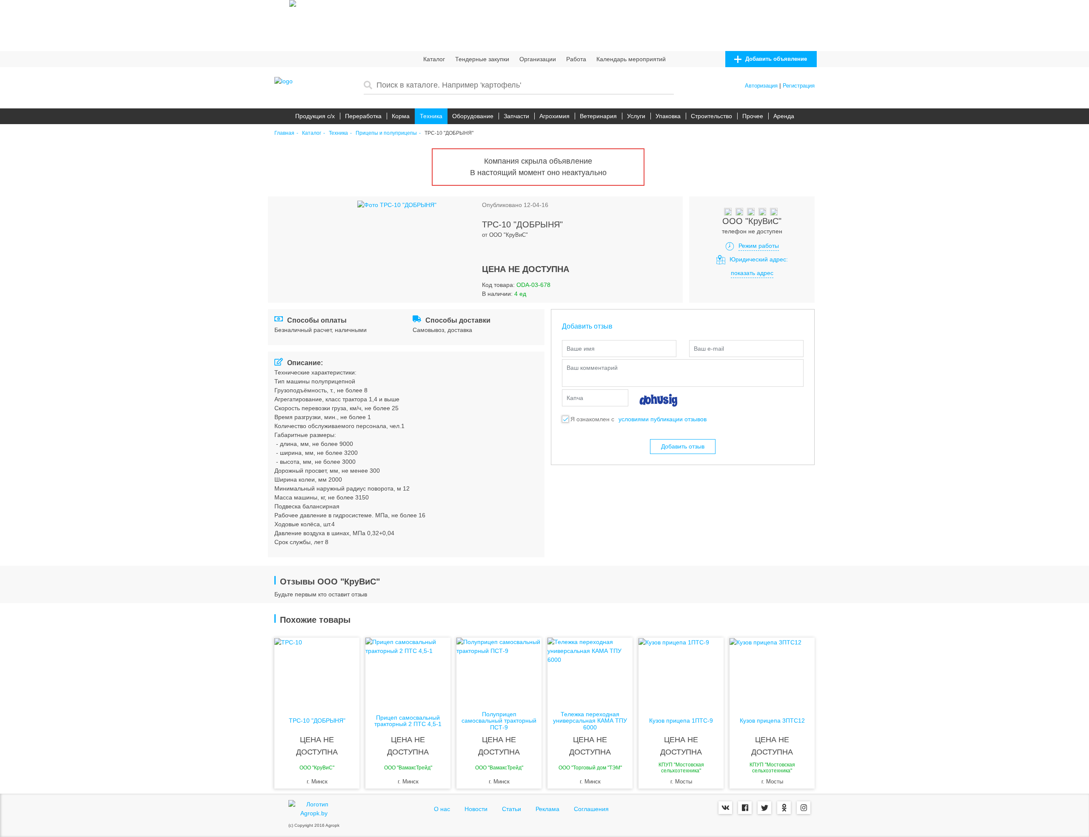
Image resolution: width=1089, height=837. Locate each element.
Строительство (711, 116)
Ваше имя (581, 348)
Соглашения (591, 809)
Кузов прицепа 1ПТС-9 (681, 721)
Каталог (434, 59)
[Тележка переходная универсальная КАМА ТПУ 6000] (590, 672)
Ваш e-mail (709, 348)
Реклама (547, 809)
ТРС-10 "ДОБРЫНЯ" (317, 721)
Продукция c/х (315, 116)
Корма (401, 116)
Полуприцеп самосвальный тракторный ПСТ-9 (499, 721)
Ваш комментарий (592, 367)
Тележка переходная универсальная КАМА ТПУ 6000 (590, 721)
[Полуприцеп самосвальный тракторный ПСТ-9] (499, 672)
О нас (442, 809)
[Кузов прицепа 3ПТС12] (772, 672)
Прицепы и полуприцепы (386, 133)
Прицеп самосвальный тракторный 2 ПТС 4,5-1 (408, 721)
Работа (576, 59)
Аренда (783, 116)
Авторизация (761, 85)
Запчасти (516, 116)
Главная (284, 133)
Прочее (752, 116)
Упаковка (668, 116)
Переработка (363, 116)
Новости (476, 809)
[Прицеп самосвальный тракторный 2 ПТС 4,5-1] (407, 672)
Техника (431, 116)
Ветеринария (598, 116)
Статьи (511, 809)
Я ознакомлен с (592, 419)
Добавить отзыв (682, 446)
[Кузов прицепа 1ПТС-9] (681, 672)
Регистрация (799, 85)
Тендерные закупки (482, 59)
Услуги (636, 116)
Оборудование (472, 116)
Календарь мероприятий (631, 59)
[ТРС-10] (316, 672)
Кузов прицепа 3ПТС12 (772, 721)
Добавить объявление (775, 59)
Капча (575, 397)
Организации (537, 59)
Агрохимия (554, 116)
